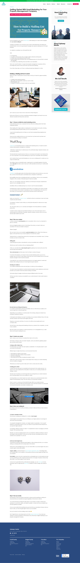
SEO (10, 544)
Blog (21, 531)
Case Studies (18, 531)
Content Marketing (28, 544)
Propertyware (58, 544)
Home (44, 4)
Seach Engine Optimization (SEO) (32, 450)
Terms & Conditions (18, 554)
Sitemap (23, 554)
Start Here (76, 4)
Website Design (12, 542)
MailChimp (12, 145)
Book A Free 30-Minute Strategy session (20, 14)
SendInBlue (12, 173)
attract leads (26, 40)
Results (58, 4)
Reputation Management (14, 543)
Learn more (61, 20)
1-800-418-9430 (12, 535)
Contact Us (69, 4)
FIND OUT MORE (29, 396)
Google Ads (12, 541)
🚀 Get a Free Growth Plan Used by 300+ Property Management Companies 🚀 (40, 0)
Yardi (57, 546)
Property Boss (58, 549)
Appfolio (57, 542)
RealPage (57, 545)
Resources (63, 4)
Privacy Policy (12, 554)
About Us (48, 4)
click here (40, 461)
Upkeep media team (34, 514)
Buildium (57, 541)
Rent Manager (58, 543)
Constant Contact (22, 198)
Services (53, 4)
